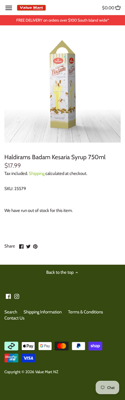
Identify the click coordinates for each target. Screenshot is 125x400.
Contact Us (14, 318)
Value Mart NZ (46, 371)
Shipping (36, 173)
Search (10, 312)
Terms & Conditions (85, 312)
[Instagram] (16, 296)
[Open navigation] (8, 7)
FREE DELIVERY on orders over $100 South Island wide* (62, 20)
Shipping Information (43, 312)
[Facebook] (8, 296)
